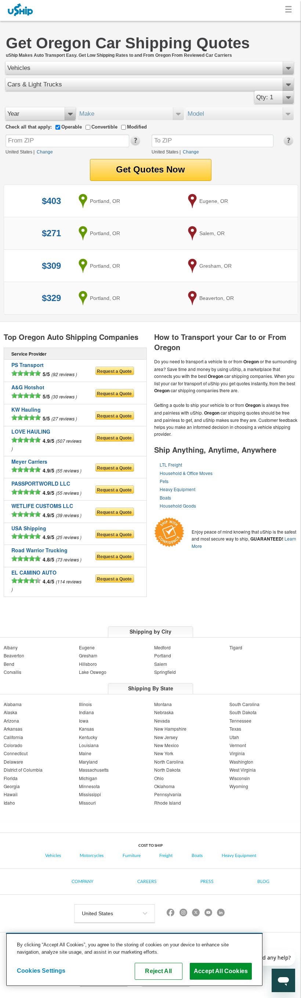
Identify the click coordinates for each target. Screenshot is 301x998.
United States (19, 152)
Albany (11, 647)
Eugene (87, 647)
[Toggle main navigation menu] (290, 10)
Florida (11, 778)
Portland (162, 655)
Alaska (10, 712)
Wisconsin (239, 778)
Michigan (88, 778)
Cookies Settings (41, 970)
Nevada (162, 720)
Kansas (86, 729)
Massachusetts (94, 770)
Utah (234, 737)
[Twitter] (195, 913)
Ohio (159, 778)
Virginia (237, 753)
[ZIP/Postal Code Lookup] (135, 143)
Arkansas (13, 729)
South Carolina (244, 704)
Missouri (87, 802)
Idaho (9, 802)
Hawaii (11, 794)
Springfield (165, 672)
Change (45, 152)
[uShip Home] (20, 10)
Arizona (11, 720)
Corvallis (12, 672)
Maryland (88, 761)
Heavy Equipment (177, 489)
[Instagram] (183, 913)
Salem (160, 664)
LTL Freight (171, 464)
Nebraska (164, 712)
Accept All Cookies (221, 971)
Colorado (13, 745)
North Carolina (169, 761)
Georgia (12, 786)
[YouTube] (208, 913)
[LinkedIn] (220, 913)
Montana (163, 704)
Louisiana (89, 745)
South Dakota (243, 712)
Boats (165, 497)
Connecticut (16, 753)
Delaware (13, 761)
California (13, 737)
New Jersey (166, 737)
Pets (164, 481)
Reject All (158, 971)
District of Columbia (23, 770)
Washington (241, 761)
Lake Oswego (92, 672)
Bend (9, 664)
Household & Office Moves (186, 473)
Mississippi (90, 794)
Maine (85, 753)
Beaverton (14, 655)
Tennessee (240, 720)
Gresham (88, 655)
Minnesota (89, 786)
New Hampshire (170, 729)
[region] (134, 959)
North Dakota (167, 770)
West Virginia (242, 770)
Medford (162, 647)
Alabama (13, 704)
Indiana (86, 712)
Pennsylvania (167, 794)
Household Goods (178, 505)
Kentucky (88, 737)
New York (163, 753)
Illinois (85, 704)
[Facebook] (170, 913)
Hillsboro (88, 664)
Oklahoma (164, 786)
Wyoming (238, 786)
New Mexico (166, 745)
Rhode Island (167, 802)
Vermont (237, 745)
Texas (235, 729)
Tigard (235, 647)
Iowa (83, 720)
